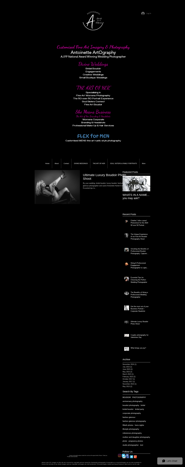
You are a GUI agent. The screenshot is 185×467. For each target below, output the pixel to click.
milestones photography (132, 433)
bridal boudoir (128, 409)
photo (125, 441)
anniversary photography (132, 401)
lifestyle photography (131, 429)
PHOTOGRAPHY (139, 397)
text (141, 445)
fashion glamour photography (134, 421)
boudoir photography (131, 405)
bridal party (139, 409)
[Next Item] (146, 184)
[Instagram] (119, 455)
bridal (143, 405)
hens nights (139, 425)
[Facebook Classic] (127, 455)
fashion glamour (129, 417)
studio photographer (131, 445)
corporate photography (132, 413)
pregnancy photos (136, 441)
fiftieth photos (128, 425)
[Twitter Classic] (123, 455)
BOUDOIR (127, 397)
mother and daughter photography (136, 437)
